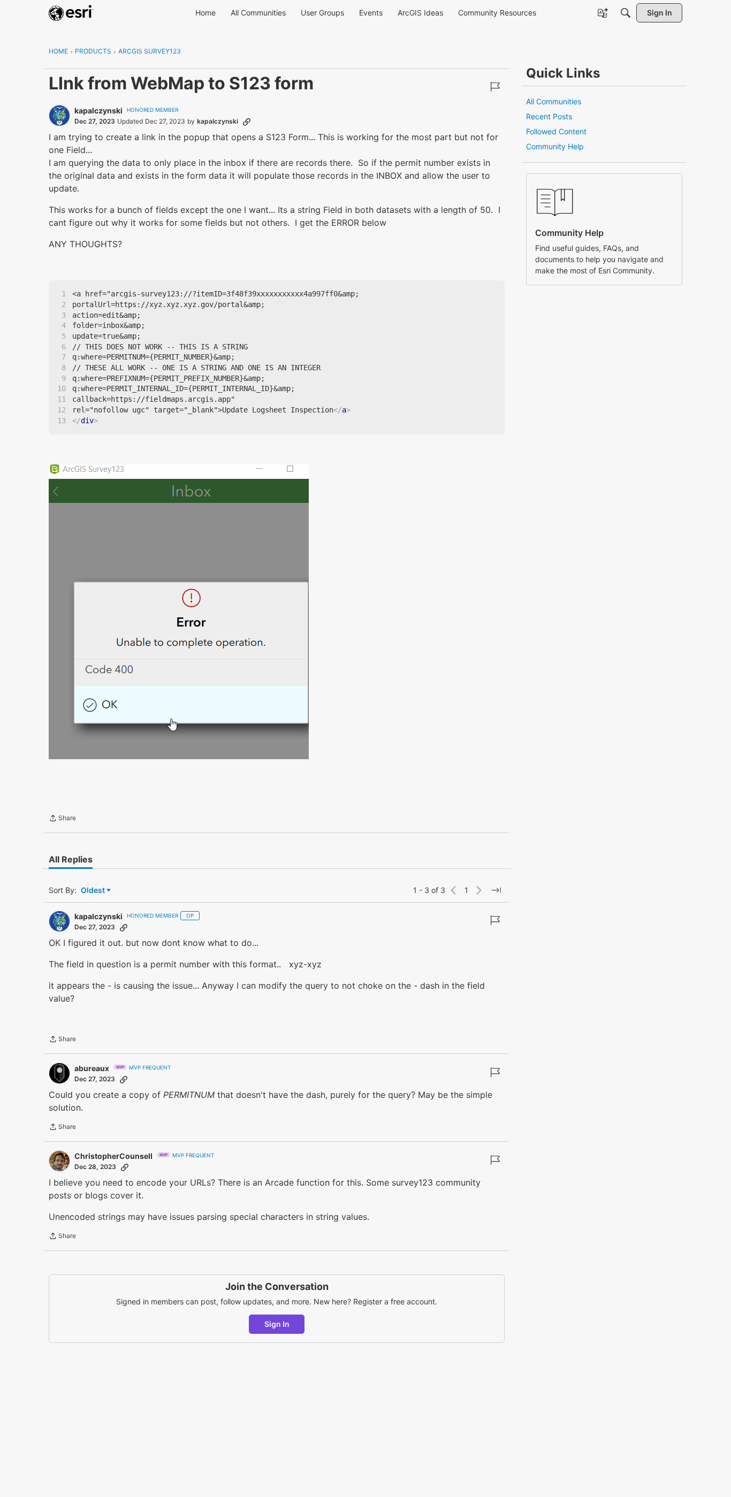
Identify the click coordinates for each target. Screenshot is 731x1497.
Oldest (93, 890)
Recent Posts (549, 116)
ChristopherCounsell (113, 1155)
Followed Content (556, 131)
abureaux (91, 1068)
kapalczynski (98, 110)
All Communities (553, 101)
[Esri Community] (71, 13)
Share (62, 819)
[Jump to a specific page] (496, 890)
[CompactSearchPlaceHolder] (625, 12)
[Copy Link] (246, 121)
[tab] (70, 859)
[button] (179, 611)
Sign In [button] (277, 1323)
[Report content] (495, 86)
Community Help (555, 146)
